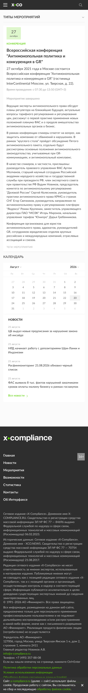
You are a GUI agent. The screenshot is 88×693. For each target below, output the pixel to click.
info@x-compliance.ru (17, 653)
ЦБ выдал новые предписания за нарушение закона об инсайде (42, 333)
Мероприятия (13, 470)
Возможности (13, 477)
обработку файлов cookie (54, 689)
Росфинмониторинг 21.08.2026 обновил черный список (40, 367)
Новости (9, 463)
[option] (13, 282)
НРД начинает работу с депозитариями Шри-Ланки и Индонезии (44, 350)
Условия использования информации (28, 672)
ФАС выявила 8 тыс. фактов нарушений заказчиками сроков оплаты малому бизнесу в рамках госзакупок (43, 384)
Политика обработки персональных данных (32, 667)
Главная (9, 455)
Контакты (10, 492)
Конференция (16, 44)
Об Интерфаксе (15, 499)
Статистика (12, 485)
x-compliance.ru (20, 681)
